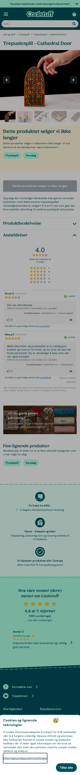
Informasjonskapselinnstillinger (25, 758)
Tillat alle (66, 768)
